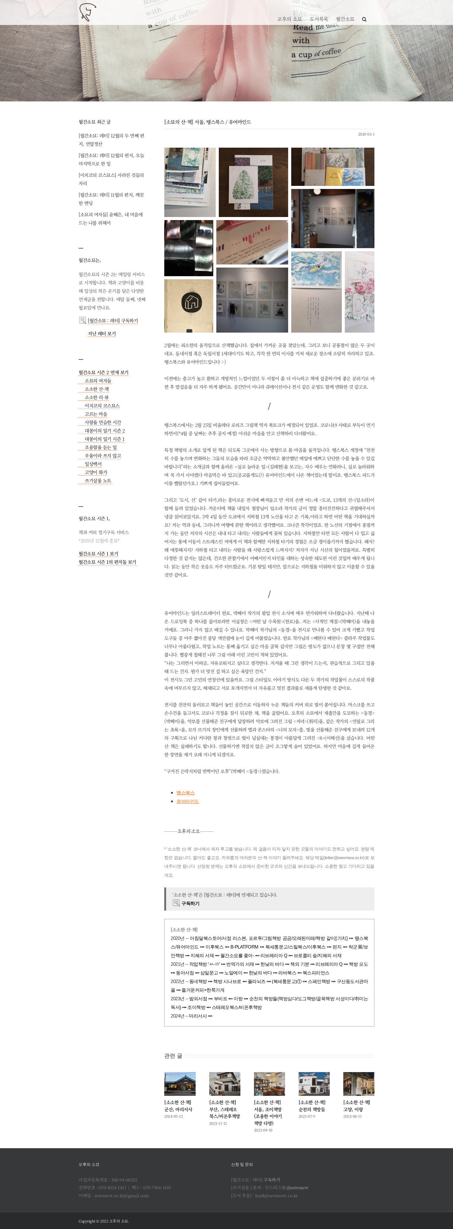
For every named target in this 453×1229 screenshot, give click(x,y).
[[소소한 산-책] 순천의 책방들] (314, 1084)
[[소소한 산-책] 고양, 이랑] (358, 1084)
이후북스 (214, 946)
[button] (364, 12)
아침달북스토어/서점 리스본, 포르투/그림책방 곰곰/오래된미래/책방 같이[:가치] (268, 938)
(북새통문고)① (286, 981)
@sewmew (297, 1187)
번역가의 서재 (240, 964)
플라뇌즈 (257, 981)
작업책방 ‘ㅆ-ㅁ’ (204, 964)
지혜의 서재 (202, 955)
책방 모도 (358, 964)
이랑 (238, 998)
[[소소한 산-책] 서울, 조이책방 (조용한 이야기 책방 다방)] (269, 1084)
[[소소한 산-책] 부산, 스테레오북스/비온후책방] (224, 1084)
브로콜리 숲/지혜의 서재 (318, 955)
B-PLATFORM (245, 946)
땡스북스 (185, 792)
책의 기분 (299, 964)
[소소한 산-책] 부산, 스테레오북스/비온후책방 (224, 1109)
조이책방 (196, 1007)
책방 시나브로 (227, 981)
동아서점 (185, 972)
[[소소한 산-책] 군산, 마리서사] (179, 1084)
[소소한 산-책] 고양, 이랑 (356, 1105)
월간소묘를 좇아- (237, 955)
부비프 (220, 998)
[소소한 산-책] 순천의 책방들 (312, 1105)
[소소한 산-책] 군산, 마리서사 (178, 1105)
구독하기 (271, 1180)
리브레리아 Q (274, 955)
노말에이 (233, 972)
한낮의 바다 (272, 964)
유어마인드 (188, 801)
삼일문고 (209, 972)
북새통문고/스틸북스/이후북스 (295, 946)
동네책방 (198, 981)
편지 (337, 946)
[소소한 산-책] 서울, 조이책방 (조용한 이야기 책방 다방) (268, 1112)
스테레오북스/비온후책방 (237, 1007)
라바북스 (287, 972)
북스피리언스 (316, 972)
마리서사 (198, 1015)
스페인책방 (319, 981)
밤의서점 (198, 998)
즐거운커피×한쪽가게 (203, 990)
